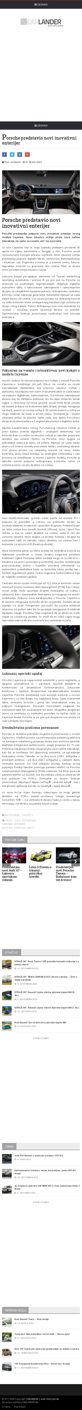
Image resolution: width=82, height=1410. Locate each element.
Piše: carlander (12, 162)
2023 (17, 820)
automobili (29, 820)
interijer (19, 824)
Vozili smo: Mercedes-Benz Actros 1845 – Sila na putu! (42, 1334)
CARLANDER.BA (30, 1402)
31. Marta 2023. (33, 162)
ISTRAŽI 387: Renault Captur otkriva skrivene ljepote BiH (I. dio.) (47, 1007)
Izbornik (42, 4)
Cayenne (7, 824)
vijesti (30, 827)
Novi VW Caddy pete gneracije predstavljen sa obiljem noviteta (46, 1348)
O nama (6, 1406)
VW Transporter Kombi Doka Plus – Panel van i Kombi (42, 1363)
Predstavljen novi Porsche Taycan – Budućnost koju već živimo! (66, 873)
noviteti (7, 827)
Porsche (19, 827)
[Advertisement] (41, 75)
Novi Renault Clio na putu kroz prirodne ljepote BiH (40, 1022)
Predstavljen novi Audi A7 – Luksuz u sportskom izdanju (12, 873)
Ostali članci (41, 1038)
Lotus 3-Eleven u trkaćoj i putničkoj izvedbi (40, 871)
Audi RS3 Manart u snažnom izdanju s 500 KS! (38, 1155)
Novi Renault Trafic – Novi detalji (31, 1319)
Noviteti (28, 815)
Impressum (20, 1406)
